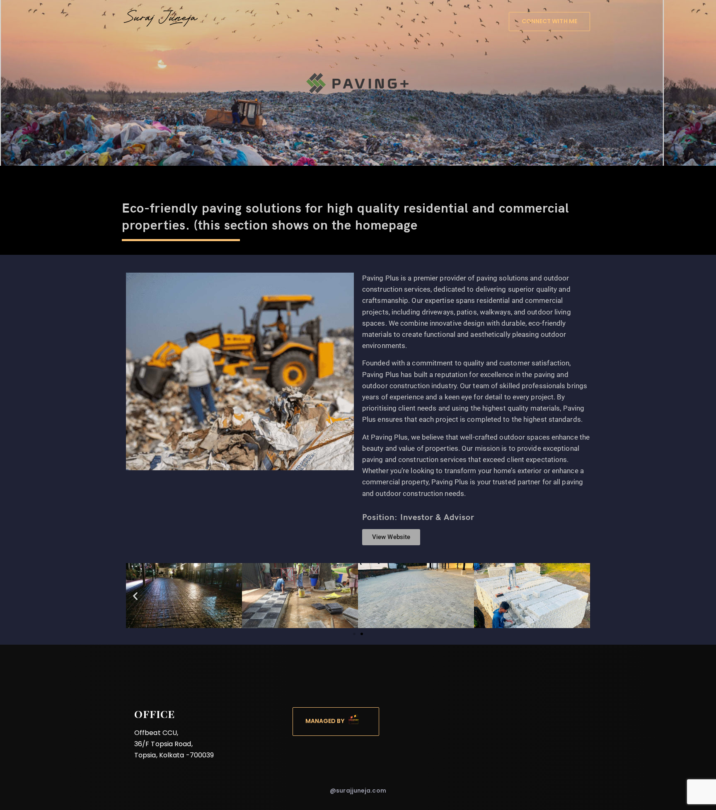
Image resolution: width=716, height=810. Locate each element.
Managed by (326, 721)
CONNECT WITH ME (550, 21)
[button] (135, 595)
